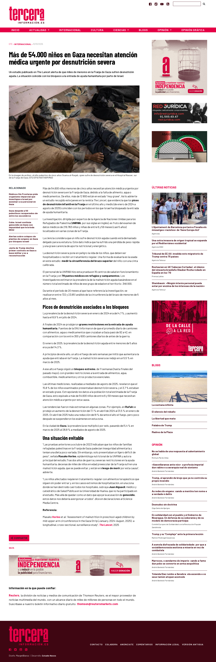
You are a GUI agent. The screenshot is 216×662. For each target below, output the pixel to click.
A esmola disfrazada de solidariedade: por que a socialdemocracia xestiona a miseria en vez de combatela (179, 547)
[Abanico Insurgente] (179, 152)
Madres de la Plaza (162, 432)
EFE (10, 44)
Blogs (143, 30)
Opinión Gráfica (193, 30)
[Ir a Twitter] (156, 4)
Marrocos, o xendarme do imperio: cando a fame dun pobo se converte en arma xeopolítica (179, 562)
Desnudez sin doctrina (164, 504)
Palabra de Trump (162, 425)
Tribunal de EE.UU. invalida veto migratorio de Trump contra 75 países (177, 255)
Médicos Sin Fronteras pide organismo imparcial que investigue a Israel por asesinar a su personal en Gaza (23, 199)
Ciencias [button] (120, 30)
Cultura (97, 30)
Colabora (111, 644)
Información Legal (167, 644)
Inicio (15, 30)
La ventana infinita (162, 404)
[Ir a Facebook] (150, 4)
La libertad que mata (164, 418)
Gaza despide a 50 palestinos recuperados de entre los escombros (23, 213)
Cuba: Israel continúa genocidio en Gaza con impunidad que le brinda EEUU (21, 226)
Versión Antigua (192, 644)
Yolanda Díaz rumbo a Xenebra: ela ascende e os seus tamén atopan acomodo (179, 575)
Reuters (14, 595)
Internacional (70, 30)
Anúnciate (127, 644)
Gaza (11, 548)
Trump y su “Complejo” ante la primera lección (177, 534)
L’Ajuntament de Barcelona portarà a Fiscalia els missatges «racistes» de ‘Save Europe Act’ (179, 228)
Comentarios (144, 644)
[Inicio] (26, 14)
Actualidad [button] (38, 30)
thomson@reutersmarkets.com (97, 604)
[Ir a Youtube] (162, 4)
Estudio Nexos (49, 655)
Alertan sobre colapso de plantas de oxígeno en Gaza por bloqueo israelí (23, 239)
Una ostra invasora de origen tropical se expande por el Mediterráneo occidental (179, 242)
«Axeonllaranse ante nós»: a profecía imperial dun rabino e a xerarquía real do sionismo (178, 466)
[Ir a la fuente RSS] (168, 4)
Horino (56, 516)
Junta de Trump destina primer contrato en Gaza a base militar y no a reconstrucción (22, 252)
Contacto (96, 644)
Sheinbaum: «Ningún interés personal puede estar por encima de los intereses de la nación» (178, 284)
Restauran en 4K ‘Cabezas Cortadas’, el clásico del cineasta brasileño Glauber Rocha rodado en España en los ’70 (179, 270)
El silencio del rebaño (164, 411)
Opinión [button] (163, 30)
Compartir (20, 537)
